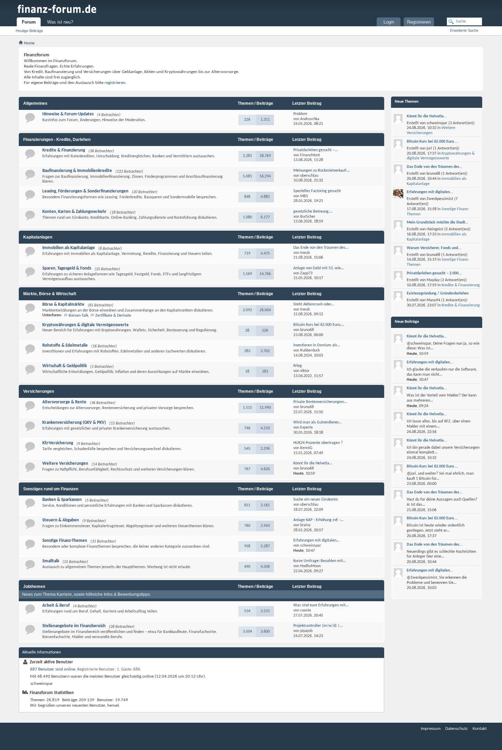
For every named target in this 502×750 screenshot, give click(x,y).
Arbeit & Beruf (56, 605)
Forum (29, 22)
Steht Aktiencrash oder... (313, 304)
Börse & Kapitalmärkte (63, 304)
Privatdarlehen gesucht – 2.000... (434, 273)
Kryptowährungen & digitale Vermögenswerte (85, 325)
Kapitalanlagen (37, 237)
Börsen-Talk (78, 316)
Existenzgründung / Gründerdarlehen (438, 293)
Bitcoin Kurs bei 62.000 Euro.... (318, 325)
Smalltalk (50, 561)
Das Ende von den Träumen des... (320, 248)
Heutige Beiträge (29, 31)
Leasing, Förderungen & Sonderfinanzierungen (85, 191)
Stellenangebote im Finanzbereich (74, 626)
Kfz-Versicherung (57, 443)
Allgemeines (35, 103)
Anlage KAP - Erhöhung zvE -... (318, 520)
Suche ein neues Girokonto (315, 499)
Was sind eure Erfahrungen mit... (321, 605)
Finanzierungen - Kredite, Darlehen (56, 139)
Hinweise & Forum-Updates (68, 114)
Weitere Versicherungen (65, 463)
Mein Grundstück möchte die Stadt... (437, 222)
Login (389, 22)
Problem (300, 114)
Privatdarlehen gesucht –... (315, 150)
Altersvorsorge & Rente (64, 402)
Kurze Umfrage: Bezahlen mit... (319, 561)
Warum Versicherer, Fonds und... (434, 248)
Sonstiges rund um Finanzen (50, 489)
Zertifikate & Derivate (113, 316)
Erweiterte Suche (464, 30)
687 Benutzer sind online (52, 669)
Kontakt (480, 728)
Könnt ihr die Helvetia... (312, 463)
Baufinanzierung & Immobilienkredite (77, 171)
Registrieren (419, 22)
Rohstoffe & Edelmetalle (65, 345)
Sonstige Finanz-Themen (64, 540)
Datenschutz (456, 728)
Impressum (431, 728)
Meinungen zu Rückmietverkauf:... (321, 171)
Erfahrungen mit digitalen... (316, 540)
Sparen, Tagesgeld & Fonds (66, 268)
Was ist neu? (60, 22)
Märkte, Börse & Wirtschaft (49, 293)
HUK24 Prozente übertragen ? (318, 443)
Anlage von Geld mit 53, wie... (318, 268)
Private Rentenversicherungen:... (320, 402)
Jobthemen (34, 586)
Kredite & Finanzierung (63, 150)
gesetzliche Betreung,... (313, 212)
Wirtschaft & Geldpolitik (64, 366)
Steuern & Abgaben (60, 520)
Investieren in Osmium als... (316, 345)
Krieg (297, 366)
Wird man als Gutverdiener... (317, 422)
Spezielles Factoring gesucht (317, 191)
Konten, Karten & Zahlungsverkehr (74, 212)
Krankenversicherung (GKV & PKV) (74, 422)
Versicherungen (38, 391)
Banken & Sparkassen (62, 499)
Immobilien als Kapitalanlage (68, 248)
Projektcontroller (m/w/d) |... (318, 626)
